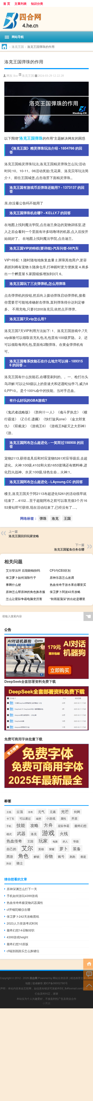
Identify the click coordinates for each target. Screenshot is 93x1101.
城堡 (38, 818)
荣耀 (51, 849)
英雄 (41, 849)
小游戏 (50, 818)
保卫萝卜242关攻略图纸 (23, 916)
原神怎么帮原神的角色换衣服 (25, 591)
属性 (63, 818)
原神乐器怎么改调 (62, 577)
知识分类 (37, 3)
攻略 (34, 825)
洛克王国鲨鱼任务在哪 (69, 549)
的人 (65, 841)
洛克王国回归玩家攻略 (24, 536)
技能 (20, 825)
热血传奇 (14, 841)
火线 (64, 833)
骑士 (19, 863)
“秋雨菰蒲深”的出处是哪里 (67, 599)
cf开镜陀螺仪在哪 (18, 909)
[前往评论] (88, 974)
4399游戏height (17, 937)
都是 (83, 857)
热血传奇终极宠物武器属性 (25, 902)
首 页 (6, 3)
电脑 (55, 841)
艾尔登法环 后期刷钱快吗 (23, 570)
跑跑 (72, 857)
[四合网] (46, 19)
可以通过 (25, 818)
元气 (41, 811)
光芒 (65, 811)
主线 (8, 812)
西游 (9, 856)
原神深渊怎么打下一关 (22, 889)
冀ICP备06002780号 (55, 983)
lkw (15, 75)
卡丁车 (10, 818)
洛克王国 (18, 46)
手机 (8, 826)
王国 (31, 138)
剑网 (77, 811)
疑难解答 (37, 983)
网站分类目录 (60, 978)
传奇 (30, 812)
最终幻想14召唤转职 (20, 930)
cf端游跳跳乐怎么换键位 (23, 951)
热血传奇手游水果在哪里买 (68, 584)
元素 (53, 811)
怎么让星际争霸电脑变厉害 (24, 599)
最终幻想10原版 (17, 944)
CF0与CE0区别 (60, 570)
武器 (21, 833)
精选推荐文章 (78, 978)
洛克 (23, 138)
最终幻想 (80, 825)
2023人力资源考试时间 (22, 923)
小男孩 (46, 1003)
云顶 (19, 811)
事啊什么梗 (13, 584)
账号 (61, 856)
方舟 (48, 825)
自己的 (11, 848)
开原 (74, 818)
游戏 (48, 832)
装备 (77, 848)
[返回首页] (88, 963)
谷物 (49, 856)
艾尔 (27, 848)
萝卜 (63, 848)
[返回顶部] (88, 985)
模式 (9, 834)
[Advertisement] (46, 1054)
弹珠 (39, 138)
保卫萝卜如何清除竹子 (21, 577)
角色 (23, 855)
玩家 (43, 840)
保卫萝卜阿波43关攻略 (65, 591)
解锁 (36, 857)
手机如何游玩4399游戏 (22, 896)
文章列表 (20, 3)
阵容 (8, 863)
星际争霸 (63, 826)
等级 (76, 841)
